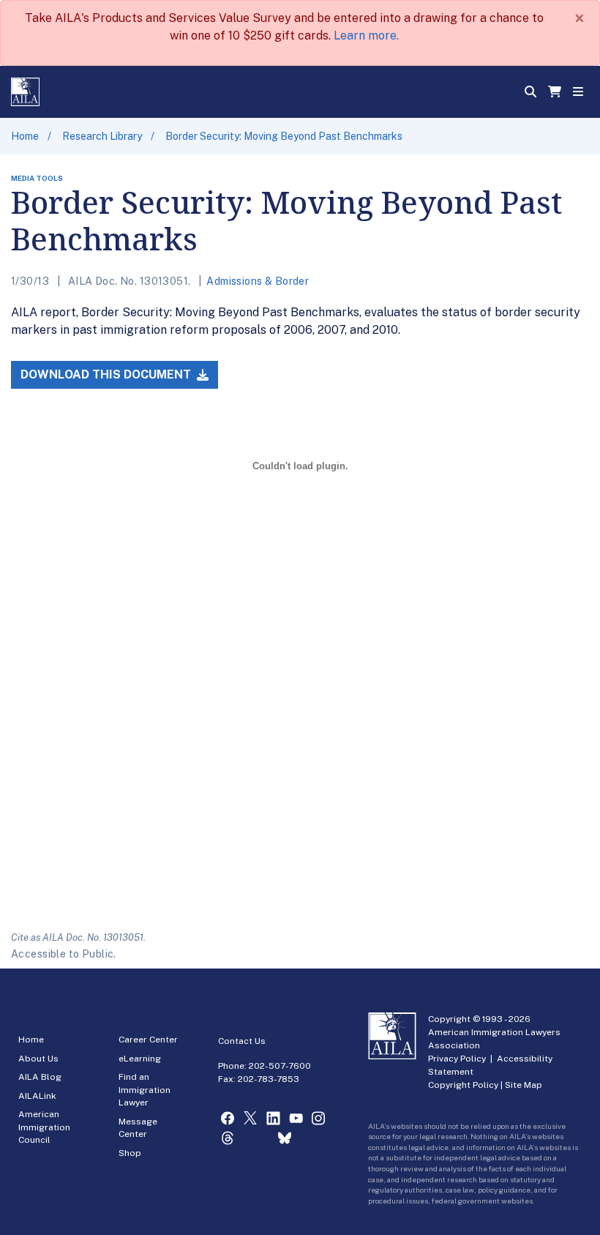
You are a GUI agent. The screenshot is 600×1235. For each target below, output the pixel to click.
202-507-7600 (280, 1066)
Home (25, 136)
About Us (38, 1058)
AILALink (37, 1096)
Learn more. (366, 35)
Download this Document (107, 374)
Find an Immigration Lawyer (144, 1090)
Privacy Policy (457, 1058)
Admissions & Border (257, 281)
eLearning (140, 1058)
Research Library (102, 136)
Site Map (523, 1085)
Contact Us (242, 1041)
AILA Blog (39, 1077)
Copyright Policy (463, 1085)
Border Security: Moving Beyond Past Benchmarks (283, 136)
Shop (130, 1153)
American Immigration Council (44, 1127)
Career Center (148, 1039)
